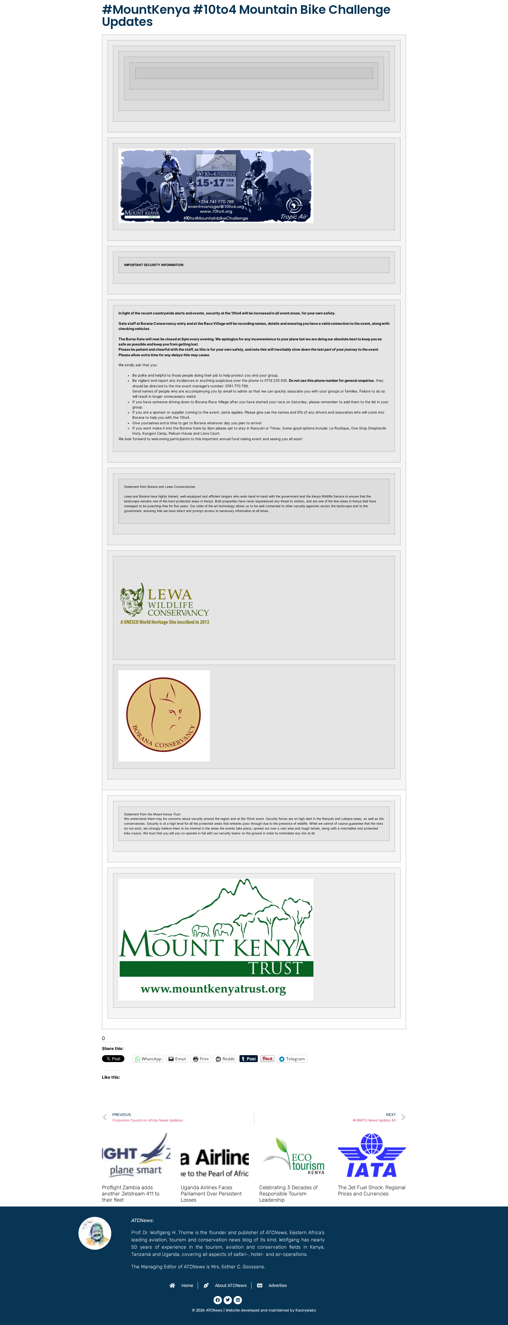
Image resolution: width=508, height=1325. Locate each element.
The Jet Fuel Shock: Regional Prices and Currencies (371, 1190)
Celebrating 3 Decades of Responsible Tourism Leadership (288, 1193)
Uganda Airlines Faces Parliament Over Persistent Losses (211, 1193)
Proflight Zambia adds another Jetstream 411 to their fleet (130, 1193)
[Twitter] (228, 1300)
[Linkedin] (238, 1300)
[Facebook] (218, 1300)
